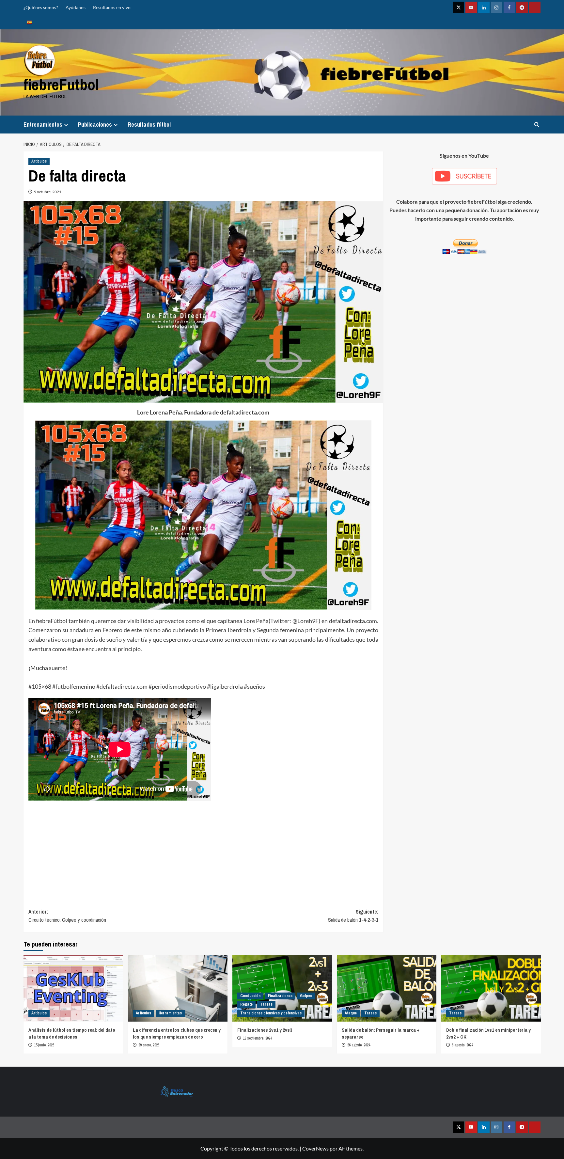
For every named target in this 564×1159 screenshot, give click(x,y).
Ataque (351, 1013)
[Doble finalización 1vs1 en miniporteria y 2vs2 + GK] (491, 988)
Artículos (39, 161)
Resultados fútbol (149, 124)
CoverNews (315, 1148)
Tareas (266, 1004)
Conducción (250, 995)
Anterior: (67, 916)
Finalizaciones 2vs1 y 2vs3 (264, 1029)
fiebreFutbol (61, 84)
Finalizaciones (280, 995)
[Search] (537, 124)
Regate (246, 1004)
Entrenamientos (43, 124)
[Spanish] (29, 22)
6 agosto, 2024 (462, 1045)
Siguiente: (353, 916)
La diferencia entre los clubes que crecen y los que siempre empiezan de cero (177, 1033)
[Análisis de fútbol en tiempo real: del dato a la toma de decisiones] (73, 988)
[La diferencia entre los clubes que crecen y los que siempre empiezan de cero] (177, 988)
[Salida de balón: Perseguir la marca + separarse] (386, 988)
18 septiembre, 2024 (257, 1038)
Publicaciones (95, 124)
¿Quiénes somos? (41, 7)
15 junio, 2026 (44, 1045)
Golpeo (306, 995)
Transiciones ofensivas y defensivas (271, 1013)
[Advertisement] (203, 849)
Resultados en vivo (112, 7)
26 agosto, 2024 (358, 1045)
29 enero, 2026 (148, 1045)
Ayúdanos (76, 7)
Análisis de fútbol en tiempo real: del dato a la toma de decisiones (71, 1033)
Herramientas (170, 1013)
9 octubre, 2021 (47, 191)
